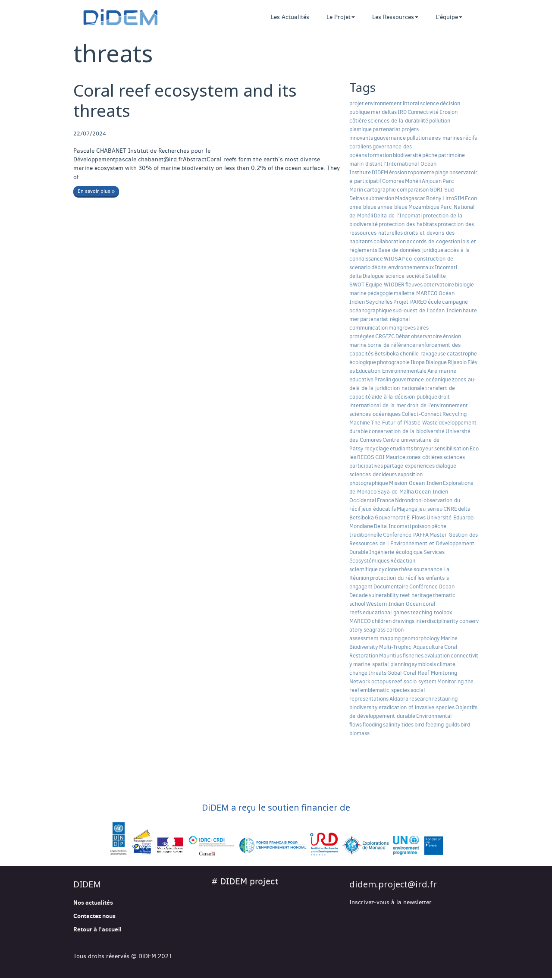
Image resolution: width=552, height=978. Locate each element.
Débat (402, 336)
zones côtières (424, 457)
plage (441, 172)
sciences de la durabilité (398, 120)
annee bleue (392, 207)
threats (377, 672)
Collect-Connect (421, 414)
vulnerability (384, 595)
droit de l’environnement (437, 405)
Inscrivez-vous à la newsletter (390, 902)
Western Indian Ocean (394, 603)
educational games (386, 612)
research (420, 698)
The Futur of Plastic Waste (404, 422)
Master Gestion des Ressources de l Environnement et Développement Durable (413, 543)
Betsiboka (386, 353)
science (429, 103)
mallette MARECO (416, 293)
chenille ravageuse (423, 353)
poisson (421, 526)
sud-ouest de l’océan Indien (427, 310)
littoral (411, 103)
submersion (380, 198)
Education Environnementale (391, 370)
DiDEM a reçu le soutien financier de (276, 807)
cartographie (380, 189)
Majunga (407, 509)
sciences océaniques (375, 414)
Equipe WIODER (385, 284)
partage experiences (409, 465)
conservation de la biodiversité (407, 431)
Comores (393, 181)
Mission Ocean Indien (415, 483)
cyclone (388, 569)
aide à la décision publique (404, 396)
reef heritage (416, 595)
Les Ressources (393, 17)
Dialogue (436, 362)
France (385, 500)
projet (356, 103)
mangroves (402, 327)
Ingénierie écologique (396, 552)
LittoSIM (453, 198)
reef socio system (414, 681)
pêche (429, 155)
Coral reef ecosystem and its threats (185, 100)
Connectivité (423, 112)
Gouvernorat (390, 517)
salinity (392, 724)
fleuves (414, 284)
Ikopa (418, 362)
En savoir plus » (96, 191)
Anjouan (432, 181)
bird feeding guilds (437, 724)
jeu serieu (430, 509)
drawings (403, 621)
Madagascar (410, 198)
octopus (381, 681)
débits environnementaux (402, 267)
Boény (434, 198)
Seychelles (379, 301)
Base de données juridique (410, 250)
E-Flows (416, 517)
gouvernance (390, 138)
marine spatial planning (382, 664)
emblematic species (385, 690)
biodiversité (407, 155)
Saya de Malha (395, 491)
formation (380, 155)
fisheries (413, 655)
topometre (421, 172)
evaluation (437, 655)
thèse (406, 569)
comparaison (413, 189)
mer (376, 112)
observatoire (426, 336)
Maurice (395, 457)
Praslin (382, 379)
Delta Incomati (392, 526)
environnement (383, 103)
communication (368, 327)
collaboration (389, 241)
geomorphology (420, 638)
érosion (398, 172)
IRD (402, 112)
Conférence (423, 586)
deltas (389, 112)
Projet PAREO (410, 301)
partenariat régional (385, 319)
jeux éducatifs (378, 509)
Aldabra (398, 698)
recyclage (376, 448)
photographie (393, 362)
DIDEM (380, 172)
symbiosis (424, 664)
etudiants (401, 448)
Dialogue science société (393, 276)
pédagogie (380, 293)
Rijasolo (457, 362)
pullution (417, 138)
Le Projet (338, 17)
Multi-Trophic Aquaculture (411, 647)
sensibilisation (451, 448)
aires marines (445, 138)
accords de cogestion (433, 241)
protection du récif (393, 578)
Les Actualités (290, 17)
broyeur (423, 448)
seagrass (375, 629)
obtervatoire (438, 284)
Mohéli (413, 181)
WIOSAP (394, 258)
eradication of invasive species (417, 707)
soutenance (428, 569)
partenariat (387, 129)
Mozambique (423, 207)
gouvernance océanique (421, 379)
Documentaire (390, 586)
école (434, 301)
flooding (372, 724)
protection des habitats (408, 224)
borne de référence (391, 345)
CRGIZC (385, 336)
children (382, 621)
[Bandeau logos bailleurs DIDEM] (276, 839)
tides (407, 724)
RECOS (365, 457)
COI (380, 457)
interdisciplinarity (436, 621)
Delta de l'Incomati (398, 215)
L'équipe (447, 17)
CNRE (450, 509)
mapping (390, 638)
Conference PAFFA (406, 534)
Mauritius (390, 655)
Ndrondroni (409, 500)
